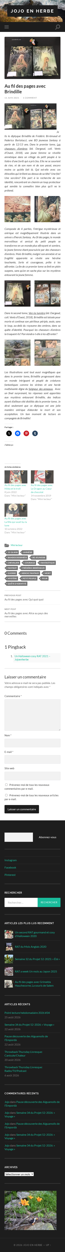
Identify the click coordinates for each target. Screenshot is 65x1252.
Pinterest (10, 874)
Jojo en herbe (32, 11)
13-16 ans (13, 552)
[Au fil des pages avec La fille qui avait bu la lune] (16, 510)
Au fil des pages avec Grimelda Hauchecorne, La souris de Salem (34, 983)
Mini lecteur (17, 545)
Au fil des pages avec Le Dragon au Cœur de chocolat (42, 489)
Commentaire (13, 696)
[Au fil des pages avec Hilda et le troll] (16, 476)
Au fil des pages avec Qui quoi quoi (24, 597)
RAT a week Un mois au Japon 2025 (36, 971)
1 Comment (30, 97)
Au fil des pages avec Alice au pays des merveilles (26, 613)
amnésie (27, 552)
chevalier (13, 562)
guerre (12, 573)
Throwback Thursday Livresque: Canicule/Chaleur (23, 1053)
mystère (12, 578)
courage (30, 562)
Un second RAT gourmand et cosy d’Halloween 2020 (35, 934)
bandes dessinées (17, 557)
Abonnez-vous (47, 837)
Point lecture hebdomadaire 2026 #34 (27, 1012)
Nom (8, 735)
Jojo (7, 1101)
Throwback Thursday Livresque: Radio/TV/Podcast (23, 1068)
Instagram (11, 860)
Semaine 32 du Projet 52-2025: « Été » (37, 959)
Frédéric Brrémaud (33, 568)
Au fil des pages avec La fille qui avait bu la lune (16, 522)
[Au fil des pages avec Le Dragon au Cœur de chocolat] (42, 476)
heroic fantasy (30, 573)
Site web (9, 768)
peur (44, 578)
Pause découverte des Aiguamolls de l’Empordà (26, 1038)
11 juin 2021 (12, 97)
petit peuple (29, 578)
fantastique (48, 562)
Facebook (10, 867)
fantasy (12, 568)
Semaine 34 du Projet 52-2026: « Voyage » (29, 1024)
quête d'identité (17, 583)
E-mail (9, 751)
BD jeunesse (38, 557)
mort (48, 573)
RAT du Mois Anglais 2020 (30, 946)
